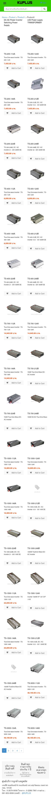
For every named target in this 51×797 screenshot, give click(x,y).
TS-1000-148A (10, 503)
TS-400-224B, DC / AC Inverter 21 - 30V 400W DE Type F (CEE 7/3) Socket (12, 284)
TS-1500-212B (33, 638)
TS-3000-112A (33, 683)
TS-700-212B (33, 368)
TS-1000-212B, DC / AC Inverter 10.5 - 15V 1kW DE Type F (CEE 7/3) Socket (36, 509)
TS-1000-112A (10, 458)
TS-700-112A (9, 323)
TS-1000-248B (33, 548)
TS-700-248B (33, 413)
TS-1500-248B (10, 683)
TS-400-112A (9, 188)
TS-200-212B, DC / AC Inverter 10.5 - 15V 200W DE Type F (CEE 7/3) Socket (36, 104)
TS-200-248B (33, 143)
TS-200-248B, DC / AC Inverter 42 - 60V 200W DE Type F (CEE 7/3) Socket (36, 149)
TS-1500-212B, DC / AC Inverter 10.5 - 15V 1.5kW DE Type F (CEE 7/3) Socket (37, 644)
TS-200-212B (33, 98)
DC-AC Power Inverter (13, 20)
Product (12, 17)
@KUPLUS (26, 793)
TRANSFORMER (34, 22)
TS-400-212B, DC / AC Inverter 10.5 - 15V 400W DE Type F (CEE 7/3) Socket (36, 239)
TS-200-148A (9, 98)
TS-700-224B (9, 413)
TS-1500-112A (10, 593)
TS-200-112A (9, 53)
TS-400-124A (33, 188)
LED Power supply (35, 20)
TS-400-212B (33, 233)
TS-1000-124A (33, 458)
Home (4, 17)
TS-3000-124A (10, 728)
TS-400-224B (9, 278)
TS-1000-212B (33, 503)
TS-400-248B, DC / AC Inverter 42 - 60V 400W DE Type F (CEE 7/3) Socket (36, 284)
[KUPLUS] (23, 2)
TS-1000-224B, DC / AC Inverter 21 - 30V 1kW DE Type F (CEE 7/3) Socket (12, 554)
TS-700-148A (9, 368)
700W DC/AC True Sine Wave (37, 417)
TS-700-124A (33, 323)
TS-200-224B (9, 143)
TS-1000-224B (10, 548)
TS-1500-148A (10, 638)
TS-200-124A (33, 53)
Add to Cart (16, 68)
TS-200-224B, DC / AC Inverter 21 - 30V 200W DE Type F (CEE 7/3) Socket (12, 149)
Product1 (21, 17)
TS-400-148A (9, 233)
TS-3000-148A (33, 728)
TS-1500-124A (33, 593)
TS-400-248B (33, 278)
